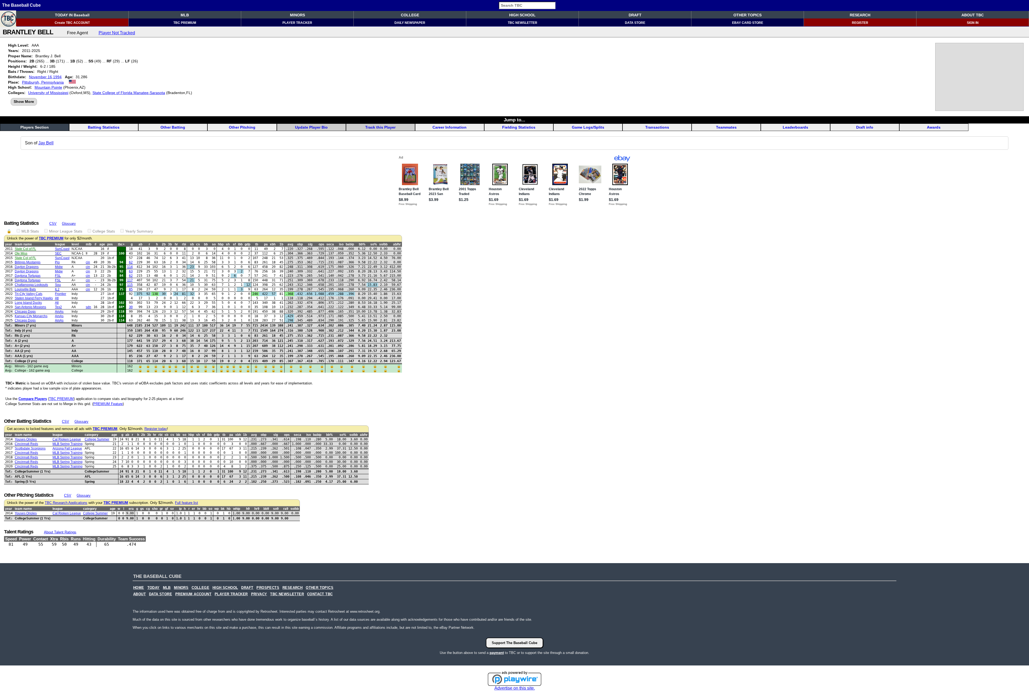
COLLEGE (410, 15)
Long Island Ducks (28, 303)
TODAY (153, 588)
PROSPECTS (267, 588)
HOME (138, 588)
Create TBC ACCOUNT (72, 23)
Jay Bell (46, 143)
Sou (58, 285)
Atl (57, 298)
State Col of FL (25, 249)
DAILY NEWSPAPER (409, 23)
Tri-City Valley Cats (28, 294)
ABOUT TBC (972, 15)
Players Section (34, 127)
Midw (59, 267)
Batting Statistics (104, 127)
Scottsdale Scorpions (30, 448)
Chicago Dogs (25, 311)
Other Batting (173, 127)
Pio (57, 262)
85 (131, 289)
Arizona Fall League (67, 448)
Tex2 (58, 307)
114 (130, 267)
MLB (185, 15)
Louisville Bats (25, 289)
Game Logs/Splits (588, 127)
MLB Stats (30, 231)
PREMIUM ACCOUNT (193, 594)
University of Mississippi (48, 93)
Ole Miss (21, 253)
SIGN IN (973, 23)
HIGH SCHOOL (522, 15)
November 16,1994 (45, 77)
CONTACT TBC (320, 594)
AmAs (59, 311)
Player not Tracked (117, 33)
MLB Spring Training (68, 444)
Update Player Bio (311, 127)
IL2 (57, 289)
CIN (88, 262)
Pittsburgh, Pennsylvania (43, 82)
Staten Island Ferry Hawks (34, 298)
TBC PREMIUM (184, 23)
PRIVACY (259, 594)
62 (131, 262)
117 (130, 280)
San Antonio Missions (30, 307)
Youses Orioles (26, 439)
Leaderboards (795, 127)
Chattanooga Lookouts (31, 285)
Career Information (450, 127)
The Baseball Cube (21, 5)
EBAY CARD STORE (747, 23)
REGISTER (860, 23)
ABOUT (139, 594)
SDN (88, 307)
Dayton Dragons (27, 267)
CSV (53, 224)
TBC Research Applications (66, 503)
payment (497, 653)
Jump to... (514, 119)
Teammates (726, 127)
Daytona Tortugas (27, 276)
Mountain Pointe (48, 87)
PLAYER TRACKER (297, 23)
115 (130, 285)
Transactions (657, 127)
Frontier (60, 294)
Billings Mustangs (27, 262)
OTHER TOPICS (747, 15)
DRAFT (635, 15)
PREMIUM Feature (108, 404)
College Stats (103, 231)
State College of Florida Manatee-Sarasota (128, 93)
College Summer (97, 439)
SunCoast (62, 249)
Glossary (69, 224)
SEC (58, 253)
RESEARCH (860, 15)
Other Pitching (242, 127)
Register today (155, 429)
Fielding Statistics (518, 127)
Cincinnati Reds (26, 444)
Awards (934, 127)
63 (131, 271)
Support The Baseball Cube (514, 643)
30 (131, 307)
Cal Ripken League (67, 439)
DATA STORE (635, 23)
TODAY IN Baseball (72, 15)
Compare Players (32, 399)
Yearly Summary (139, 231)
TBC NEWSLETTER (522, 23)
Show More (24, 101)
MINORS (297, 15)
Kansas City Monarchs (31, 316)
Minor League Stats (65, 231)
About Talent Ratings (60, 532)
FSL (58, 276)
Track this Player (380, 127)
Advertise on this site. (514, 688)
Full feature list (186, 503)
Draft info (864, 127)
